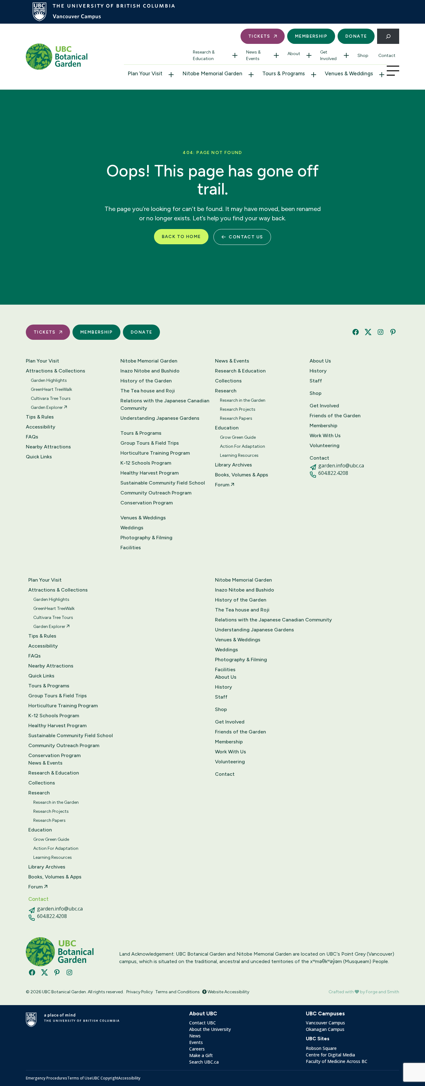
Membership (311, 36)
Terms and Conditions (177, 992)
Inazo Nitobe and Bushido (150, 371)
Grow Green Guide (238, 437)
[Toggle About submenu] (309, 55)
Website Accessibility (228, 992)
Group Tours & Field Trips (149, 443)
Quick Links (39, 457)
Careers (197, 1049)
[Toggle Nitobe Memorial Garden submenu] (251, 75)
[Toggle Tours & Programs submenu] (314, 75)
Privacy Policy (139, 992)
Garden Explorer (47, 407)
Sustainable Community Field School (162, 483)
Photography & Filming (146, 538)
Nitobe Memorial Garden (212, 73)
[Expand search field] (388, 36)
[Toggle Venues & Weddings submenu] (382, 75)
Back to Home (181, 236)
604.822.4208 (333, 473)
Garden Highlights (49, 380)
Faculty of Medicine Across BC (336, 1061)
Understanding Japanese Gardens (159, 418)
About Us (320, 361)
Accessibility (40, 427)
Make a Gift (201, 1055)
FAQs (32, 437)
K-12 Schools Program (145, 463)
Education (227, 428)
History (318, 371)
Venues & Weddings (349, 73)
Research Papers (236, 418)
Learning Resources (239, 455)
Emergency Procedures (46, 1078)
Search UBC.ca (204, 1062)
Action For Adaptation (242, 446)
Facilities (130, 547)
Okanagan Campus (325, 1029)
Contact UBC (202, 1023)
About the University (210, 1029)
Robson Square (321, 1048)
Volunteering (324, 445)
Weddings (131, 528)
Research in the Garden (242, 400)
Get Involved (328, 55)
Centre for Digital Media (330, 1055)
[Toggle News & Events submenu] (276, 55)
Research (225, 391)
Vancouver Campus (325, 1023)
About (293, 53)
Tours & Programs (283, 73)
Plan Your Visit (145, 73)
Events (196, 1042)
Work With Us (325, 435)
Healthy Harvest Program (149, 473)
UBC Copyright (105, 1078)
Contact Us (246, 237)
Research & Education (204, 55)
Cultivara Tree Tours (51, 398)
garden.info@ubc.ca (341, 465)
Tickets (259, 36)
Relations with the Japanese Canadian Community (164, 404)
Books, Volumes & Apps (241, 475)
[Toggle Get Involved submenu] (346, 55)
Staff (316, 381)
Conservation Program (146, 503)
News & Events (253, 55)
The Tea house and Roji (147, 391)
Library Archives (233, 465)
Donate (356, 36)
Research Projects (237, 409)
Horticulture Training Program (155, 453)
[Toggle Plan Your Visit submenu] (171, 75)
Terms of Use (79, 1078)
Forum (223, 485)
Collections (228, 381)
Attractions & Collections (55, 371)
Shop (362, 55)
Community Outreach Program (155, 493)
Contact (386, 55)
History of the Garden (146, 381)
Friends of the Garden (335, 416)
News (195, 1036)
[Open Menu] (393, 70)
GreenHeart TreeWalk (51, 389)
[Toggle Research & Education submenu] (235, 55)
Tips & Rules (40, 417)
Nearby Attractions (48, 447)
